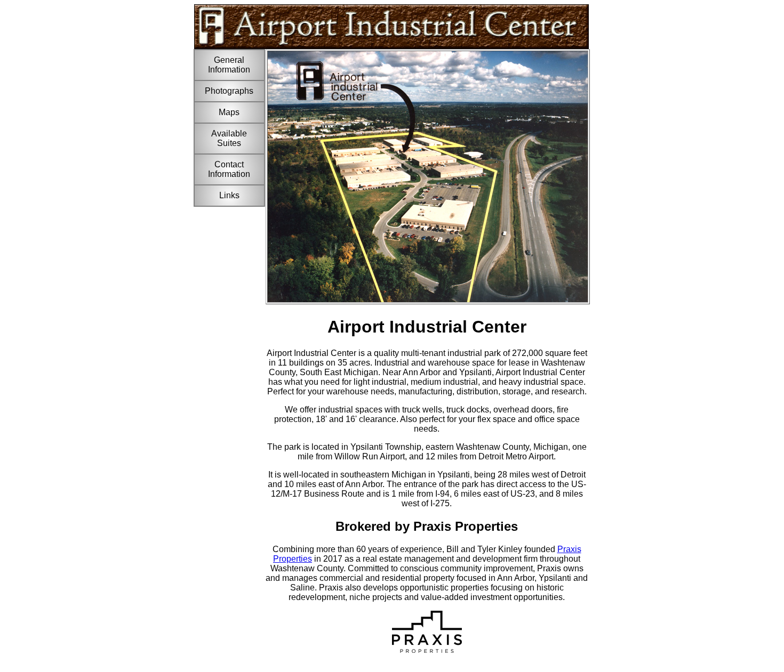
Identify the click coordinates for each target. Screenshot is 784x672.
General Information (229, 64)
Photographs (229, 90)
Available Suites (229, 138)
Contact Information (229, 169)
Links (229, 195)
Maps (229, 112)
